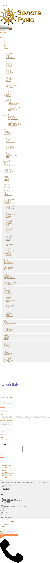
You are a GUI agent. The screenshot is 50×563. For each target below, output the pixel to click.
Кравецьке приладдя (7, 189)
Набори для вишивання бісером (13, 119)
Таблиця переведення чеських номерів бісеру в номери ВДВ (12, 500)
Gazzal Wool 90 (8, 94)
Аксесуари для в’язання (6, 319)
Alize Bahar (8, 56)
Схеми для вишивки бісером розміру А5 (10, 282)
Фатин (7, 150)
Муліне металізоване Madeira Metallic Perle (15, 107)
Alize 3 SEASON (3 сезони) (10, 50)
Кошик (3, 529)
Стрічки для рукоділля (7, 172)
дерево (4, 431)
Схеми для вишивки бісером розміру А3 (14, 123)
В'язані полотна (8, 139)
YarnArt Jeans (8, 82)
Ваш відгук (2, 451)
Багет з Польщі (6, 177)
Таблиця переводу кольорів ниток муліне (9, 499)
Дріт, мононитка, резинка (8, 187)
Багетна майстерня (5, 175)
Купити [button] (6, 467)
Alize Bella (7, 215)
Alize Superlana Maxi (9, 72)
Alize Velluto (8, 231)
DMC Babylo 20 (8, 255)
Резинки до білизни (7, 354)
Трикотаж (7, 149)
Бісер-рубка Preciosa (11, 118)
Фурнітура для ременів (8, 198)
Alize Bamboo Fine (9, 57)
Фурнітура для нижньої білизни (9, 197)
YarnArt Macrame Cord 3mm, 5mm (11, 85)
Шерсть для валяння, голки (8, 331)
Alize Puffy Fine (8, 69)
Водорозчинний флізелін (12, 108)
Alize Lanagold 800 (9, 64)
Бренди (3, 486)
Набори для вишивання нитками (13, 112)
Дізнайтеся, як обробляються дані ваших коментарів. (27, 458)
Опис (3, 410)
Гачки (5, 162)
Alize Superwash (8, 230)
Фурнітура (3, 181)
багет (19, 408)
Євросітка (7, 301)
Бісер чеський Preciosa (11, 117)
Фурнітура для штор (7, 201)
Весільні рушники (7, 286)
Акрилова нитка (10, 110)
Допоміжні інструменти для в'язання (10, 165)
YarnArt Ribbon (8, 86)
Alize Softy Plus (8, 70)
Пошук (3, 520)
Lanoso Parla (8, 98)
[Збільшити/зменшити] (0, 536)
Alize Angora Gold (9, 51)
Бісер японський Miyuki (12, 126)
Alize (5, 205)
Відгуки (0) (4, 412)
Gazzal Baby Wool (9, 91)
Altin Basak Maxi (8, 96)
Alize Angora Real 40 (9, 53)
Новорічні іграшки (11, 122)
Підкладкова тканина (9, 146)
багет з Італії (9, 424)
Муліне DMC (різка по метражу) (13, 103)
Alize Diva (7, 60)
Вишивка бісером (5, 115)
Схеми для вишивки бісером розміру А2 (14, 124)
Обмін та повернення (5, 491)
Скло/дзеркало (6, 180)
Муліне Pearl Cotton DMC (8, 264)
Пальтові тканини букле (10, 145)
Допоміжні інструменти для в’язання (10, 323)
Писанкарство (6, 170)
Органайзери (6, 194)
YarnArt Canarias (8, 78)
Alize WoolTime (8, 75)
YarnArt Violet (8, 88)
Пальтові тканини (9, 144)
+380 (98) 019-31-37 (3, 510)
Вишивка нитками (5, 101)
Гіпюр (7, 141)
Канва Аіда (8, 154)
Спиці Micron (6, 164)
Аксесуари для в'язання (6, 161)
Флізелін (7, 151)
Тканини (3, 136)
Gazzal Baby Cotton (9, 248)
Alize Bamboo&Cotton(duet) (10, 58)
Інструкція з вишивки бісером (7, 501)
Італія (8, 427)
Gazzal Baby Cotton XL (9, 90)
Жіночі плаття (6, 130)
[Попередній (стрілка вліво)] (0, 537)
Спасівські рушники (7, 134)
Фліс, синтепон (8, 309)
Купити (1, 533)
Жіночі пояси (6, 131)
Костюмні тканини (9, 143)
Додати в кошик (2, 407)
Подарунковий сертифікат (6, 3)
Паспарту (5, 179)
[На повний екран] (1, 536)
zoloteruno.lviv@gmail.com (4, 26)
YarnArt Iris (8, 239)
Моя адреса (4, 498)
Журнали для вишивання (12, 111)
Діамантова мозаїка (7, 167)
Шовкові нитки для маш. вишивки (13, 114)
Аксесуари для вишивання (12, 109)
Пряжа (3, 40)
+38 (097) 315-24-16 (3, 25)
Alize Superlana (8, 71)
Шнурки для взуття (7, 203)
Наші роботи (6, 339)
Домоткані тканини (7, 153)
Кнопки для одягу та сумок (8, 347)
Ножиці (5, 193)
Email (1, 455)
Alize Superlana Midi (9, 73)
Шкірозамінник (8, 152)
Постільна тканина (9, 148)
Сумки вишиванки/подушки (8, 293)
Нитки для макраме (9, 100)
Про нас (3, 2)
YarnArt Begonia (8, 77)
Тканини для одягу (7, 137)
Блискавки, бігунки (7, 183)
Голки (5, 185)
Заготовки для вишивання (6, 127)
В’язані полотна (8, 297)
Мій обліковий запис (5, 519)
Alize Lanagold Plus (9, 66)
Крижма (7, 156)
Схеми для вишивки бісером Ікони (9, 278)
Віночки (5, 166)
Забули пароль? (4, 497)
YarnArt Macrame (8, 84)
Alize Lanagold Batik (9, 65)
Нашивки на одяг (7, 191)
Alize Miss (7, 67)
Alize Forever (8, 61)
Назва (1, 453)
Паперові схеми (6, 270)
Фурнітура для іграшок (8, 174)
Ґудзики (5, 186)
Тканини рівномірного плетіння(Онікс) (12, 160)
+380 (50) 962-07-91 (3, 509)
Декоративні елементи (7, 168)
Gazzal (5, 247)
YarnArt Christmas (9, 79)
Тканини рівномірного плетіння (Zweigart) (13, 159)
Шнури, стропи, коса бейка (8, 202)
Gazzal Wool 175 (8, 93)
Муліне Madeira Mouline (12, 105)
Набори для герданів (7, 169)
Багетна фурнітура (7, 178)
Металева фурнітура (7, 190)
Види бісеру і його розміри (6, 502)
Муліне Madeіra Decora (11, 106)
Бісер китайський (11, 116)
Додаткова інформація (5, 411)
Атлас (7, 138)
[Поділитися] (2, 536)
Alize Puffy (7, 68)
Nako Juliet (7, 99)
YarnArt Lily (8, 83)
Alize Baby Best (8, 54)
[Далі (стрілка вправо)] (1, 537)
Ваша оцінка (2, 444)
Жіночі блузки (6, 129)
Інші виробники (6, 95)
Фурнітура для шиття (7, 200)
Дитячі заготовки (7, 128)
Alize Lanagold (8, 63)
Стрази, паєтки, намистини (8, 171)
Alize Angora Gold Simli (10, 52)
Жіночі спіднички (7, 132)
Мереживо (7, 157)
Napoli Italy (24, 408)
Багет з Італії (6, 176)
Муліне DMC (10, 102)
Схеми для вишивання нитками (13, 113)
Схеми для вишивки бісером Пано (13, 125)
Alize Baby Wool (8, 55)
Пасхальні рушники (7, 133)
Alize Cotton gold (8, 216)
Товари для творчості (5, 324)
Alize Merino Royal (9, 223)
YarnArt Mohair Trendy (9, 87)
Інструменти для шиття (8, 188)
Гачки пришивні (6, 184)
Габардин (7, 140)
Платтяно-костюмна (9, 316)
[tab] (26, 410)
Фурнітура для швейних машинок (9, 199)
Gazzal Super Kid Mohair (10, 92)
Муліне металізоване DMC (12, 104)
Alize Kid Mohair (8, 62)
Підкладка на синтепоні (10, 147)
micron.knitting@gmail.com (4, 515)
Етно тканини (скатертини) (10, 142)
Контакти (3, 492)
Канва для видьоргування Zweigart (11, 155)
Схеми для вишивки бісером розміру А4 (14, 121)
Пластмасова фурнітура (8, 195)
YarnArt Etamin (8, 81)
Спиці (5, 163)
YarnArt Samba (8, 89)
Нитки (5, 192)
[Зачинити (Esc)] (3, 536)
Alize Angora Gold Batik (10, 208)
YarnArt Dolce (8, 80)
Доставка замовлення (5, 489)
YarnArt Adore (8, 76)
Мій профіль (4, 1)
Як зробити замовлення (6, 488)
